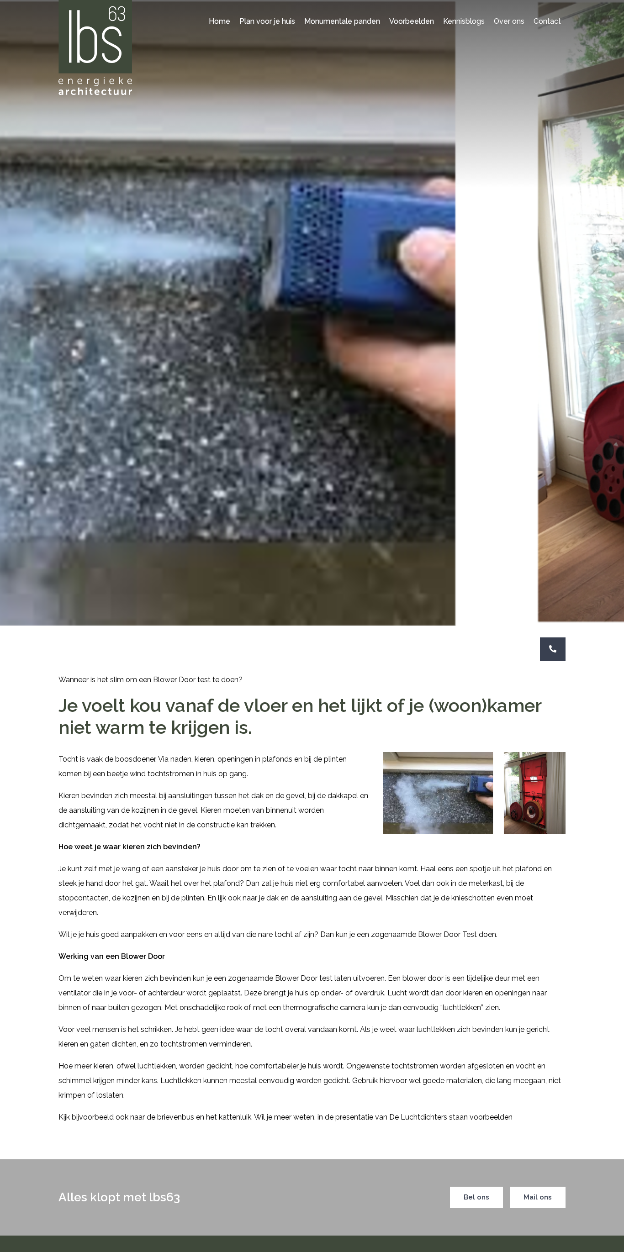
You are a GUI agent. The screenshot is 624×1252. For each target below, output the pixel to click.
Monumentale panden (342, 21)
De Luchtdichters (418, 1117)
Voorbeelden (411, 21)
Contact (547, 21)
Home (219, 21)
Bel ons (476, 1197)
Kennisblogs (464, 21)
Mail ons (538, 1197)
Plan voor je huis (267, 21)
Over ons (509, 21)
